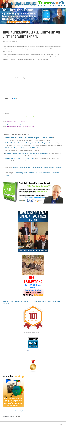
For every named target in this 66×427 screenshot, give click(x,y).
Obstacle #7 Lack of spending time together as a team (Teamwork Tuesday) (36, 167)
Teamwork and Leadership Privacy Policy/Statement (15, 411)
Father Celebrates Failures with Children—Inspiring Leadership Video (29, 138)
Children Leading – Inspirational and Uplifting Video (23, 148)
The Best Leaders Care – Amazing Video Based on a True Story (26, 153)
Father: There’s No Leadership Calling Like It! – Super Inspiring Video (29, 143)
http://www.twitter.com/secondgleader (15, 124)
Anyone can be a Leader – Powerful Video (19, 158)
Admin (60, 424)
